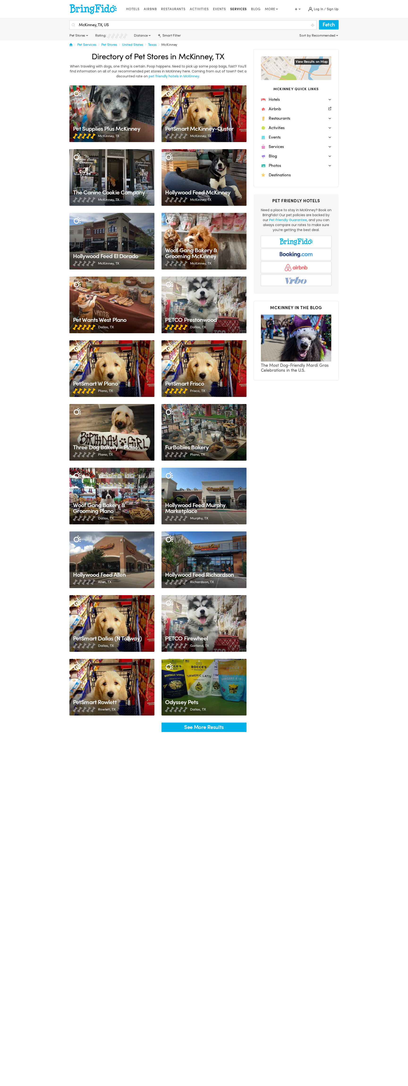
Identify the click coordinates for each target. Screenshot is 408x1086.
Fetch (329, 24)
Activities (199, 9)
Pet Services (87, 44)
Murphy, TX (199, 518)
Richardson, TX (202, 582)
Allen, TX (104, 582)
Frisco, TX (197, 390)
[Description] (77, 93)
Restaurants (173, 9)
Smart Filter (171, 35)
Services (238, 9)
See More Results (204, 727)
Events (219, 9)
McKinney (169, 44)
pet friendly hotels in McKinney (174, 76)
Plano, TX (105, 390)
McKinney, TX (108, 136)
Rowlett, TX (106, 709)
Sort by (305, 35)
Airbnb (150, 9)
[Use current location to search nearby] (313, 25)
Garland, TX (199, 645)
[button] (296, 99)
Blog (256, 9)
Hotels (133, 9)
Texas (152, 44)
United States (132, 44)
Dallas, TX (106, 327)
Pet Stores (109, 44)
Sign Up (333, 9)
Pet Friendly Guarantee (288, 220)
